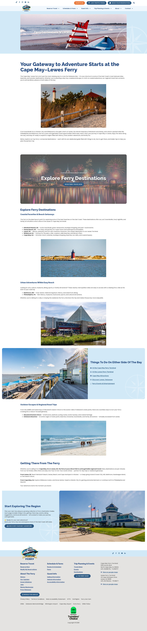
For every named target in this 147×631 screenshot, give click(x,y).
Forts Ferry (76, 604)
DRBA (22, 604)
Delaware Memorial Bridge (34, 604)
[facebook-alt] (19, 2)
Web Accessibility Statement (55, 599)
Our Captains (24, 579)
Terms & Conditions (37, 599)
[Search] (134, 3)
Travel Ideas (78, 567)
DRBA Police (86, 604)
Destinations (78, 572)
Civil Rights (75, 599)
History (22, 577)
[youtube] (25, 2)
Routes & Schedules (54, 567)
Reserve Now (25, 567)
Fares (49, 569)
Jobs (22, 584)
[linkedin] (28, 2)
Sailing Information (53, 577)
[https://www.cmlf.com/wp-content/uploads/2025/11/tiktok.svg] (16, 2)
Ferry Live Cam (86, 599)
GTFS (69, 599)
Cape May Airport (65, 604)
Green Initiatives (26, 582)
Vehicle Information (54, 579)
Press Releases (25, 590)
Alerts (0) (79, 3)
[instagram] (22, 2)
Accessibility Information (56, 582)
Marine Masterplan (26, 587)
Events (76, 569)
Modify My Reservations (28, 569)
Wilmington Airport (51, 604)
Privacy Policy (25, 599)
